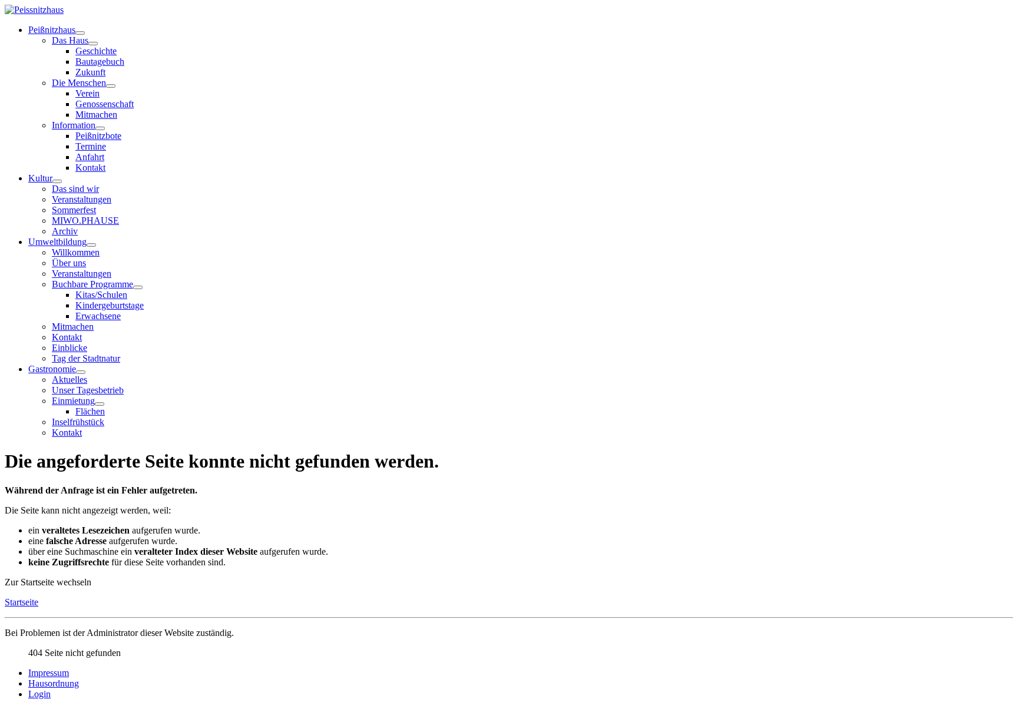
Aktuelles (69, 380)
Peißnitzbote (98, 136)
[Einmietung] (99, 404)
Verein (87, 93)
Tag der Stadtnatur (86, 358)
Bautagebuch (99, 62)
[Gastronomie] (80, 372)
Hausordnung (53, 683)
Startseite (21, 602)
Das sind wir (75, 189)
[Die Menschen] (110, 86)
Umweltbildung (57, 242)
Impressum (48, 673)
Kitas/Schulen (101, 295)
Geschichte (96, 51)
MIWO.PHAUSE (85, 221)
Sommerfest (74, 210)
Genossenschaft (104, 104)
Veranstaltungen (81, 199)
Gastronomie (52, 369)
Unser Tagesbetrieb (88, 390)
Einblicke (69, 348)
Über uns (69, 263)
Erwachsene (98, 316)
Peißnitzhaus (51, 30)
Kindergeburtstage (109, 305)
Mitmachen (96, 115)
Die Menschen (79, 83)
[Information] (100, 128)
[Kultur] (57, 181)
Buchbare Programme (92, 284)
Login (39, 694)
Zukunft (90, 72)
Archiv (65, 231)
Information (73, 125)
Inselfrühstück (78, 422)
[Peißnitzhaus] (80, 33)
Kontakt (90, 168)
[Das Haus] (93, 43)
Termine (90, 146)
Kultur (40, 178)
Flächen (90, 411)
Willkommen (76, 252)
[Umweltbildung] (91, 245)
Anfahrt (89, 157)
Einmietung (73, 401)
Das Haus (70, 40)
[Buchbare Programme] (138, 287)
